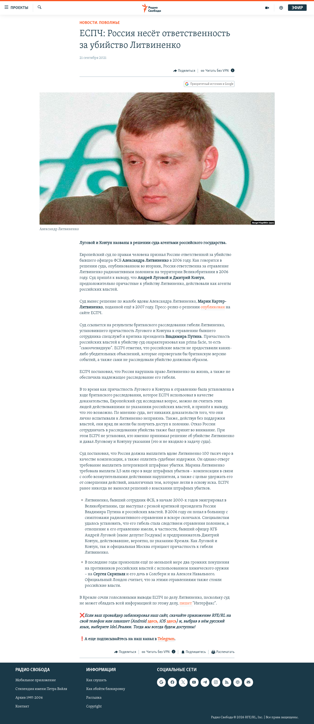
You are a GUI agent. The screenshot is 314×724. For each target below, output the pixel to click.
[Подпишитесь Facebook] (172, 682)
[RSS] (226, 682)
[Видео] (267, 7)
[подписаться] (248, 682)
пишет (186, 603)
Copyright (94, 706)
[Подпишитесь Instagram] (215, 682)
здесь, (152, 621)
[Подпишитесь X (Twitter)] (183, 682)
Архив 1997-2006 (29, 698)
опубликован (213, 307)
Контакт (22, 706)
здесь (171, 621)
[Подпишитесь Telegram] (205, 682)
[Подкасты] (237, 682)
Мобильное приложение (35, 680)
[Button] (184, 71)
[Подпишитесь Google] (161, 682)
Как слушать (96, 680)
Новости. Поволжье (100, 23)
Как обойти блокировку (105, 689)
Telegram (166, 639)
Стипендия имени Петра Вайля (41, 689)
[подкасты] (281, 7)
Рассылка (94, 698)
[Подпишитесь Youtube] (194, 682)
